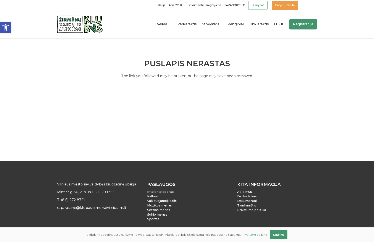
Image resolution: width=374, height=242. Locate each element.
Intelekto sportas (160, 192)
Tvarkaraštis (246, 205)
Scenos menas (158, 210)
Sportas (153, 219)
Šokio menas (157, 214)
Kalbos (152, 196)
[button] (5, 27)
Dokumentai (247, 201)
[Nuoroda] (306, 5)
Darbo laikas (247, 196)
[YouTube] (71, 5)
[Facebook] (59, 5)
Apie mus (244, 192)
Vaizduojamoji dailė (162, 201)
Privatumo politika (251, 210)
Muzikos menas (159, 205)
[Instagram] (65, 5)
